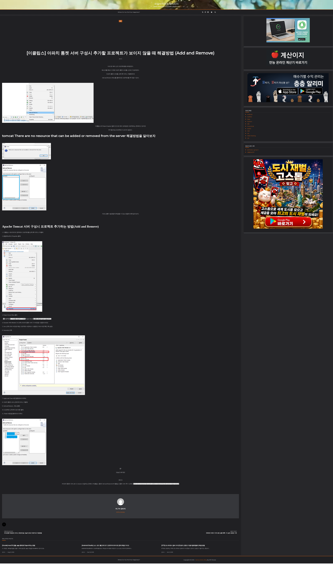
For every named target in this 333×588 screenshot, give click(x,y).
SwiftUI (249, 117)
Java (248, 119)
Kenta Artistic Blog (201, 560)
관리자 (120, 58)
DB (248, 124)
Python (249, 121)
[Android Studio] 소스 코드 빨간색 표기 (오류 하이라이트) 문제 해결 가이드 (105, 545)
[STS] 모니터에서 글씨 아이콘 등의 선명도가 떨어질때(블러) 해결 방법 (183, 545)
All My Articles (120, 512)
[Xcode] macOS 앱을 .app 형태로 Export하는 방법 (18, 545)
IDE (120, 21)
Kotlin (249, 128)
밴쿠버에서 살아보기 (253, 150)
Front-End (250, 126)
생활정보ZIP (250, 152)
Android (249, 114)
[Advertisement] (121, 36)
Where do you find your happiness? (129, 12)
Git (248, 138)
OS (248, 133)
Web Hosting (251, 136)
